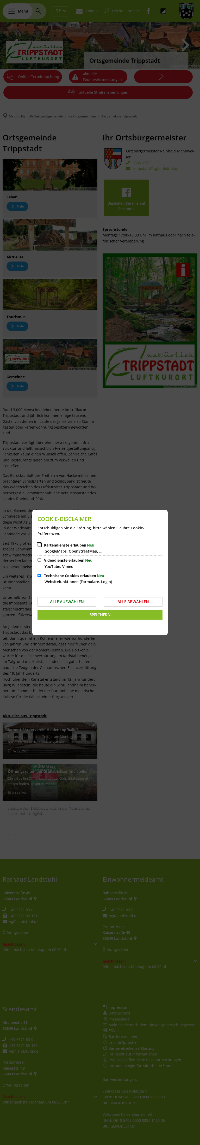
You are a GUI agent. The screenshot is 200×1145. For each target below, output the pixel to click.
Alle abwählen (133, 601)
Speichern (100, 614)
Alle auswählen (67, 601)
